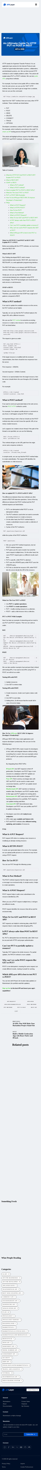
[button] (36, 4)
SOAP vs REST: (11, 182)
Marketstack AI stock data (14, 1331)
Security (7, 1357)
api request (11, 1001)
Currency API (8, 1297)
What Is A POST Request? (18, 215)
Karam (17, 1092)
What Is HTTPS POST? (17, 207)
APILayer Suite (9, 1285)
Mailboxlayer (9, 1323)
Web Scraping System (12, 1380)
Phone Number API (10, 1350)
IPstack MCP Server (11, 1319)
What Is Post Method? (17, 212)
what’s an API (6, 131)
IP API (20, 30)
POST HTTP (12, 406)
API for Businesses (11, 1278)
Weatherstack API (10, 1377)
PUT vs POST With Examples (15, 195)
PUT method (16, 320)
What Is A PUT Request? (18, 205)
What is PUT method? (17, 185)
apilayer (30, 1001)
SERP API (6, 1361)
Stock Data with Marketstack (16, 1365)
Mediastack (8, 1338)
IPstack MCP (8, 1316)
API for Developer (11, 1281)
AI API (6, 1274)
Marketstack (9, 1327)
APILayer (14, 733)
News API (6, 1342)
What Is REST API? (12, 180)
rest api (34, 1007)
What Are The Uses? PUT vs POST (17, 192)
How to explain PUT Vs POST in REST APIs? (20, 190)
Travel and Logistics (12, 1369)
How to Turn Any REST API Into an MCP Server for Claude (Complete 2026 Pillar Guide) (20, 1085)
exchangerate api (10, 1300)
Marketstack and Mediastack (15, 1335)
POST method (31, 1004)
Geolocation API (10, 1308)
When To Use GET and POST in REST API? (24, 217)
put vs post (21, 1007)
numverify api (9, 1346)
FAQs (8, 202)
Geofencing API (9, 1304)
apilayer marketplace (12, 1004)
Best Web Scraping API (12, 1293)
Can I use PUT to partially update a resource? (24, 225)
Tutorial (7, 1373)
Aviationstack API (10, 1289)
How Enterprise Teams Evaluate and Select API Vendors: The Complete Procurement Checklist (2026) (21, 1123)
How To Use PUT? (16, 210)
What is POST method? (17, 187)
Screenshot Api (9, 1354)
